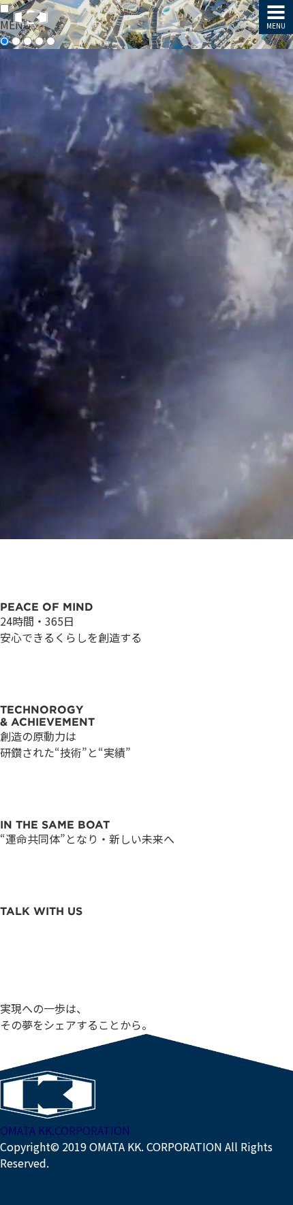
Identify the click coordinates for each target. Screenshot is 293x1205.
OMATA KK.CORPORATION (65, 1130)
